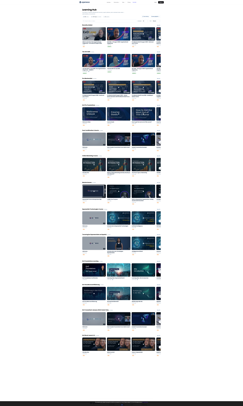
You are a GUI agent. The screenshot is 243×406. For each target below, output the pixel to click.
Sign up (161, 2)
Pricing (129, 2)
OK (122, 404)
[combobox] (109, 21)
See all (158, 25)
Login (155, 2)
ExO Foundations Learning (90, 261)
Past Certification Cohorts (90, 130)
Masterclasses (87, 182)
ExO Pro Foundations (88, 105)
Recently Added (87, 25)
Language (139, 20)
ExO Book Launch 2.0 (88, 335)
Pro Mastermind (87, 78)
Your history (146, 16)
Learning (108, 2)
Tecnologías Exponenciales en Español (94, 234)
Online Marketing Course (90, 156)
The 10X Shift (86, 52)
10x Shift (134, 2)
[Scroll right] (160, 37)
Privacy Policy (145, 402)
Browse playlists (154, 16)
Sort (150, 20)
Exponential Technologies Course (92, 209)
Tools (123, 2)
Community (116, 2)
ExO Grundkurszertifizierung (91, 284)
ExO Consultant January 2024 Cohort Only (95, 310)
